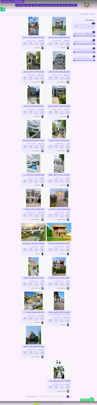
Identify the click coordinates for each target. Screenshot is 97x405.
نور (67, 144)
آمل (67, 212)
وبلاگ (34, 5)
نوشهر (66, 178)
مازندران (82, 14)
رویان (66, 384)
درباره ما (28, 5)
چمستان (65, 41)
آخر (43, 397)
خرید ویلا (63, 5)
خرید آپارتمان (54, 5)
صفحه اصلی (72, 5)
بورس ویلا (48, 404)
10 (45, 397)
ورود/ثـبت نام (6, 2)
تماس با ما (19, 5)
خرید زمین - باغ (44, 5)
